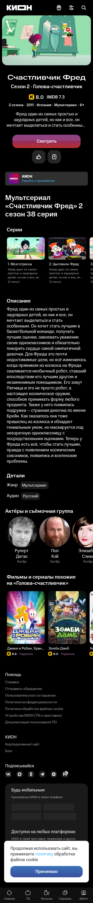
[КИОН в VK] (9, 774)
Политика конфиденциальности (31, 702)
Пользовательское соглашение (30, 695)
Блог (9, 751)
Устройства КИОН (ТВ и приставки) (33, 715)
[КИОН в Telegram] (44, 774)
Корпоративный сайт (22, 744)
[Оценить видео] (38, 156)
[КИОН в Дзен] (55, 774)
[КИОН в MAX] (21, 774)
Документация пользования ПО (31, 722)
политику (44, 854)
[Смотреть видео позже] (54, 156)
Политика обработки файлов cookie (34, 709)
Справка (12, 682)
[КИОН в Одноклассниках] (32, 774)
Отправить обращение (23, 689)
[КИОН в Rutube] (66, 774)
